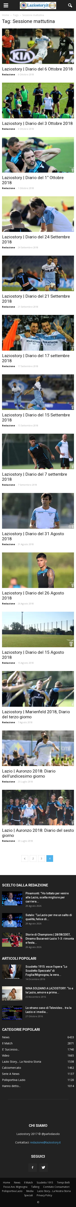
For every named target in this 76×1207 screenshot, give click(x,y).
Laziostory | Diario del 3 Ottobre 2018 (37, 123)
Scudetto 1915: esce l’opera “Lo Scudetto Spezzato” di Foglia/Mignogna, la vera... (46, 970)
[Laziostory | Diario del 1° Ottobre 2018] (38, 155)
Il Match (7, 1043)
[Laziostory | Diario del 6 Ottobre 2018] (38, 46)
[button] (70, 5)
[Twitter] (44, 1168)
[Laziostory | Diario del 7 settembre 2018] (38, 451)
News (6, 1037)
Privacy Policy (44, 1195)
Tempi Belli (63, 1182)
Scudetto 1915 (45, 1182)
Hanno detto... (11, 1086)
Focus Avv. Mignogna (15, 1187)
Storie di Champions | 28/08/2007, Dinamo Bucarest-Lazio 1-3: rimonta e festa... (50, 938)
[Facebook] (33, 1168)
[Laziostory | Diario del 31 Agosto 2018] (38, 510)
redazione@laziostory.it (45, 1142)
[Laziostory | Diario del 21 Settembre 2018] (38, 273)
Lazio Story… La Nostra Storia (54, 1191)
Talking (35, 1187)
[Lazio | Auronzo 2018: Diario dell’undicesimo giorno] (38, 748)
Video (5, 1055)
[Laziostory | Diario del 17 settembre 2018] (38, 332)
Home (6, 1182)
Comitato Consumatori (56, 1187)
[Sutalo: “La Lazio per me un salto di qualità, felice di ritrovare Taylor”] (12, 920)
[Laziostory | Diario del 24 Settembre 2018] (38, 214)
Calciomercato (11, 1068)
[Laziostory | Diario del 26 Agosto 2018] (38, 570)
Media (29, 1191)
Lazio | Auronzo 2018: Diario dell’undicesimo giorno (29, 774)
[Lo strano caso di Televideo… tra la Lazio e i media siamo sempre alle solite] (12, 1013)
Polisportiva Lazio (13, 1080)
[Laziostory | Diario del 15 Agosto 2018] (38, 629)
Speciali (28, 1195)
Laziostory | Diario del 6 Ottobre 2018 (37, 69)
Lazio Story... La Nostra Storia (21, 1061)
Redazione (8, 74)
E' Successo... (10, 1049)
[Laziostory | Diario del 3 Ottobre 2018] (38, 100)
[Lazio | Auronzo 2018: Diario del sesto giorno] (38, 807)
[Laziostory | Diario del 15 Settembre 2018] (38, 392)
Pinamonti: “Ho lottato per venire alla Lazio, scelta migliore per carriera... (47, 897)
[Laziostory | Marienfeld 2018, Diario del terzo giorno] (38, 689)
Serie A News (10, 1074)
